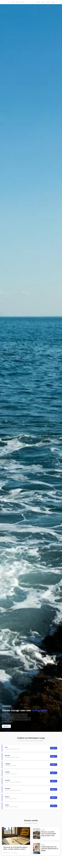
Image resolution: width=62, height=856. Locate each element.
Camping (18, 2)
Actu (9, 2)
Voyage (52, 2)
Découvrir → (6, 726)
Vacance (48, 2)
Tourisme (43, 2)
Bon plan (13, 2)
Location (38, 2)
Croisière (23, 2)
